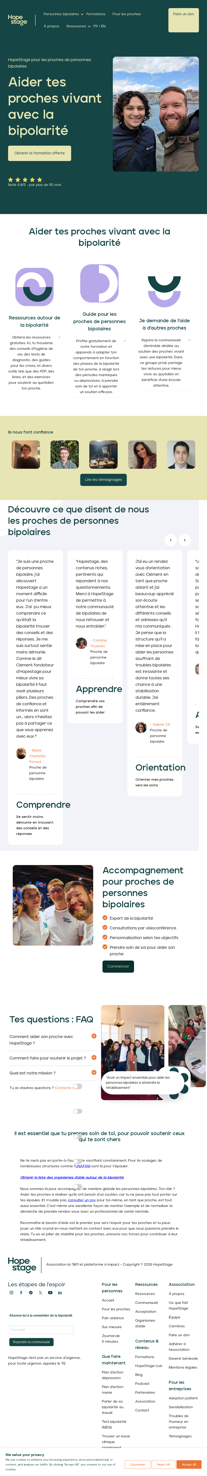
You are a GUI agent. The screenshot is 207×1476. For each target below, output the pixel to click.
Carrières (177, 1326)
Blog (139, 1375)
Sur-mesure (112, 1327)
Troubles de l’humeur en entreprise (179, 1421)
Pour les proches (116, 1309)
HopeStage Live (148, 1366)
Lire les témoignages (103, 480)
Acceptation (145, 1312)
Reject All (163, 1464)
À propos (176, 1294)
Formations (144, 1357)
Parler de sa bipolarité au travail (112, 1407)
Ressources (145, 1294)
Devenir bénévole (183, 1358)
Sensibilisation (181, 1407)
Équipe (174, 1317)
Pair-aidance (113, 1318)
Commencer (118, 966)
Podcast (142, 1384)
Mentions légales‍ (183, 1367)
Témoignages (180, 1436)
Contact (142, 1410)
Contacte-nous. (68, 1088)
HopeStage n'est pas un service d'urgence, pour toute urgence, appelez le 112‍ (44, 1360)
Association (145, 1401)
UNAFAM (82, 1166)
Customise (137, 1464)
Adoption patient (183, 1398)
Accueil (108, 1300)
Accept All (189, 1464)
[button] (62, 14)
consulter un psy (82, 1200)
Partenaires (145, 1392)
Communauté (146, 1303)
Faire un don (183, 14)
